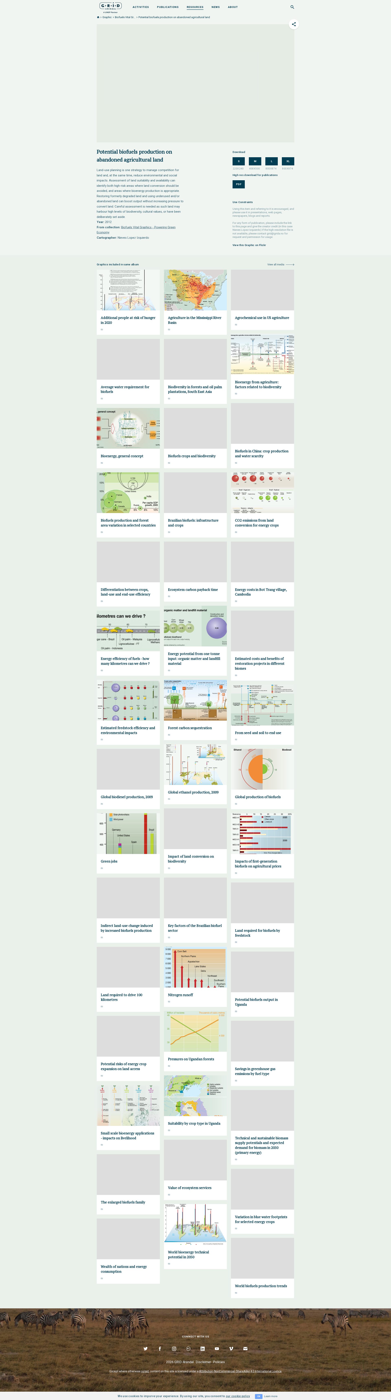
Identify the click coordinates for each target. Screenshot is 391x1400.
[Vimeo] (231, 1353)
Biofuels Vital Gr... (125, 17)
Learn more (270, 1396)
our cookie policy (238, 1396)
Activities (141, 7)
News (216, 7)
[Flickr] (188, 1353)
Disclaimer (203, 1362)
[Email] (245, 1353)
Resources (195, 7)
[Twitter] (145, 1353)
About (233, 7)
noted (145, 1371)
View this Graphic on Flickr (249, 245)
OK (258, 1396)
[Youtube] (217, 1353)
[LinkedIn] (203, 1353)
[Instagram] (174, 1353)
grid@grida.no (275, 233)
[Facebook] (160, 1353)
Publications (168, 7)
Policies (219, 1362)
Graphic (107, 17)
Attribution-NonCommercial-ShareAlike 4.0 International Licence (240, 1371)
